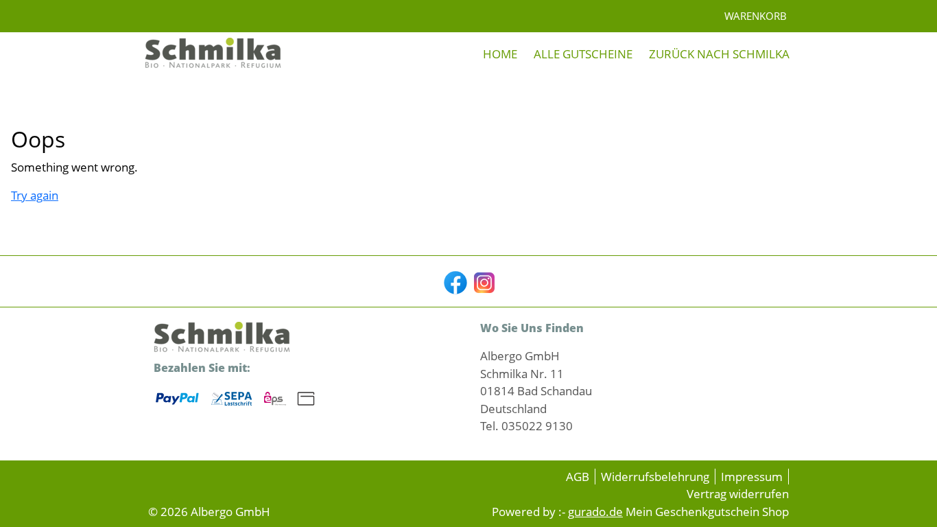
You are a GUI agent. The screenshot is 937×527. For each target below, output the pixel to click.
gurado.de (595, 511)
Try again (34, 195)
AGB (577, 476)
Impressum (752, 476)
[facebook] (454, 281)
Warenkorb (755, 16)
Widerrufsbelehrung (655, 476)
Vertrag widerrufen (738, 494)
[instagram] (483, 281)
